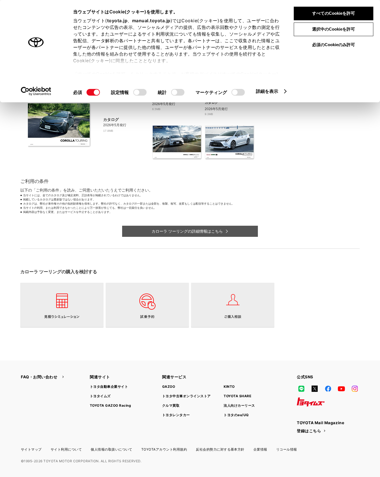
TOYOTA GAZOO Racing (110, 405)
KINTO (229, 386)
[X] (314, 388)
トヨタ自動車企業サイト (109, 386)
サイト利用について (66, 449)
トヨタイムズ (100, 396)
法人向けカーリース (239, 405)
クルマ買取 (170, 405)
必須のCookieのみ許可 (333, 44)
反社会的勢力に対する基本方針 (220, 449)
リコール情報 (286, 449)
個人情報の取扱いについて (111, 449)
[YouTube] (341, 388)
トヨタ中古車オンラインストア (186, 396)
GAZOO (168, 386)
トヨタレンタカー (176, 415)
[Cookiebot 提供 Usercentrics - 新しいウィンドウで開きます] (36, 91)
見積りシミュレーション (61, 305)
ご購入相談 (232, 305)
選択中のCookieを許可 (333, 29)
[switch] (140, 92)
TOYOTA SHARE (237, 396)
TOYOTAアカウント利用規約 (164, 449)
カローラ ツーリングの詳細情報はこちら (187, 231)
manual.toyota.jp (151, 20)
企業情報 (260, 449)
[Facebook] (328, 388)
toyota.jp (117, 20)
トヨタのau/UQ (236, 415)
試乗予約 (147, 305)
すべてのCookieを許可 (333, 13)
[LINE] (301, 388)
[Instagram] (354, 388)
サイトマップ (31, 449)
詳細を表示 (267, 91)
